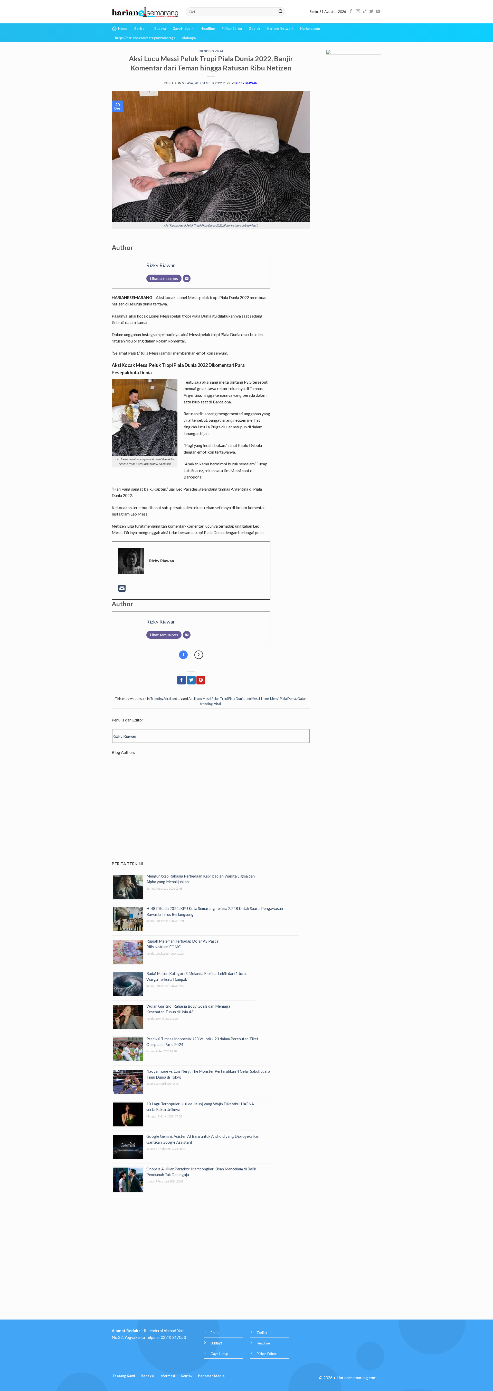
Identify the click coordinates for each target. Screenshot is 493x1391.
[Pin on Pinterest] (200, 680)
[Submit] (280, 11)
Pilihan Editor (232, 28)
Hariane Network (280, 28)
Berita (139, 28)
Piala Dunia (288, 699)
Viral (217, 704)
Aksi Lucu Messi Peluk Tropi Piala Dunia (216, 699)
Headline (208, 28)
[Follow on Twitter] (371, 11)
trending (206, 704)
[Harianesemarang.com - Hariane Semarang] (145, 12)
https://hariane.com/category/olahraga (145, 38)
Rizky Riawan (246, 83)
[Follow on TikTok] (365, 11)
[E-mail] (122, 589)
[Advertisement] (211, 812)
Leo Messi (253, 699)
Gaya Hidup (182, 28)
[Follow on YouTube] (378, 11)
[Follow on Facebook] (351, 11)
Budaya (160, 28)
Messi (154, 352)
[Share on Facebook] (181, 680)
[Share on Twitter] (191, 680)
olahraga (189, 38)
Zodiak (254, 28)
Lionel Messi (270, 699)
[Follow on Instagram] (358, 11)
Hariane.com (310, 28)
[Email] (187, 278)
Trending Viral (211, 51)
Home (123, 28)
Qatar (301, 699)
